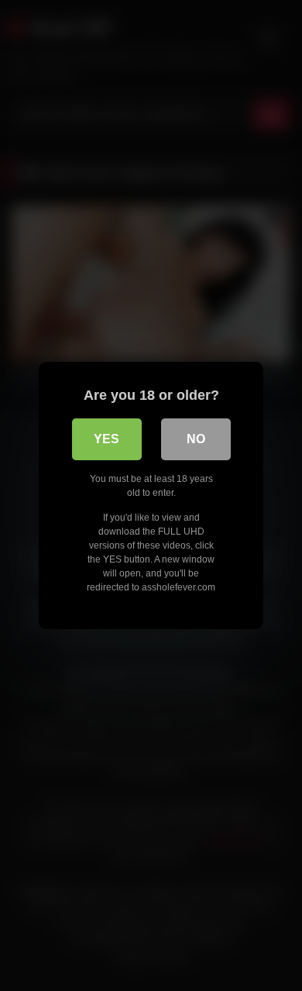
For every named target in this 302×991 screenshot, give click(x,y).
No (196, 439)
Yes (106, 439)
